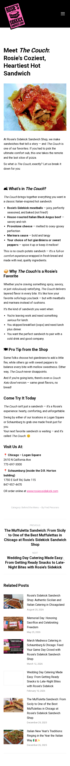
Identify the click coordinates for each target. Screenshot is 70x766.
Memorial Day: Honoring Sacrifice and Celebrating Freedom (42, 622)
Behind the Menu (30, 507)
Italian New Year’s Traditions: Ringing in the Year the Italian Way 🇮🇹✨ (45, 735)
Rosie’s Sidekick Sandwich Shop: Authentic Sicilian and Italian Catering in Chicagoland (45, 600)
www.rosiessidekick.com (42, 491)
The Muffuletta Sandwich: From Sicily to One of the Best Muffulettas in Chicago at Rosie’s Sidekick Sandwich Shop (46, 708)
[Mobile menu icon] (62, 13)
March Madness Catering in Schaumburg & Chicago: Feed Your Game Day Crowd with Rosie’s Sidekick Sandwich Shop (45, 650)
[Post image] (13, 601)
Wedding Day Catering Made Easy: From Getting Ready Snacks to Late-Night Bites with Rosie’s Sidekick (45, 679)
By (50, 507)
